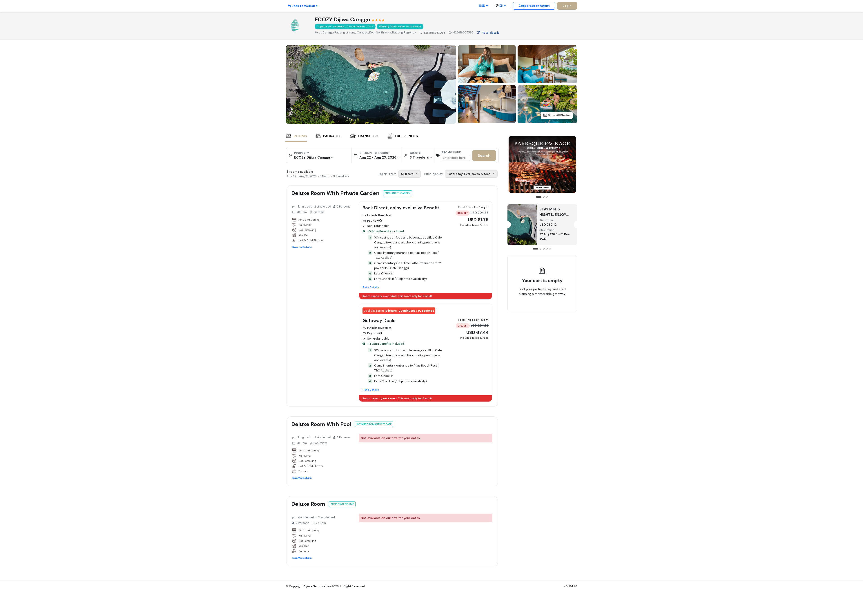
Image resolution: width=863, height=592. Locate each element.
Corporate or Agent (534, 6)
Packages (332, 136)
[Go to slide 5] (550, 249)
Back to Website (304, 6)
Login (567, 6)
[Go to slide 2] (544, 197)
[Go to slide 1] (538, 197)
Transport (368, 136)
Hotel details (490, 33)
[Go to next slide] (572, 167)
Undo (552, 307)
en (501, 6)
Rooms (300, 136)
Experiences (406, 136)
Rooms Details (302, 247)
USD (482, 6)
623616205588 (463, 32)
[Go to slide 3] (547, 197)
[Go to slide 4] (547, 249)
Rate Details (371, 287)
